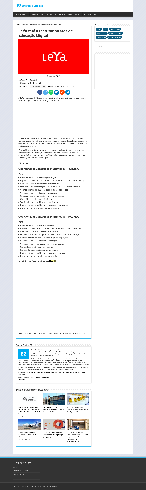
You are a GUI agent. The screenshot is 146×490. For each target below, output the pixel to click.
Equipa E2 (24, 80)
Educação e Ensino (58, 86)
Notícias (53, 14)
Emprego (25, 86)
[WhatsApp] (50, 92)
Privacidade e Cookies (20, 471)
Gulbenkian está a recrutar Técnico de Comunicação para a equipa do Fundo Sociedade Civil (29, 410)
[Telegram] (67, 92)
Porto (43, 86)
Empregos (35, 14)
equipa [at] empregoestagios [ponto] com (40, 373)
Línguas (72, 86)
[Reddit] (62, 92)
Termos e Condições (20, 478)
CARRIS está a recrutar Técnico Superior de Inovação (53, 408)
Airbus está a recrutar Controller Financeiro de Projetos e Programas (27, 435)
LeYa (58, 76)
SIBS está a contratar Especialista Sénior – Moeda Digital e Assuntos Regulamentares (77, 436)
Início (18, 24)
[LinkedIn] (56, 92)
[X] (45, 92)
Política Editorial (18, 474)
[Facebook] (39, 92)
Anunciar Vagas (90, 14)
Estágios (44, 14)
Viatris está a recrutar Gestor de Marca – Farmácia (77, 408)
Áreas (69, 14)
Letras (67, 86)
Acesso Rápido (21, 14)
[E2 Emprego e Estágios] (30, 6)
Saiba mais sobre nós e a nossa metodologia (33, 377)
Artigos (62, 14)
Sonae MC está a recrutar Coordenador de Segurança (53, 434)
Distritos (77, 14)
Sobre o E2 (17, 467)
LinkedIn (21, 380)
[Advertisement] (54, 119)
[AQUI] (52, 261)
